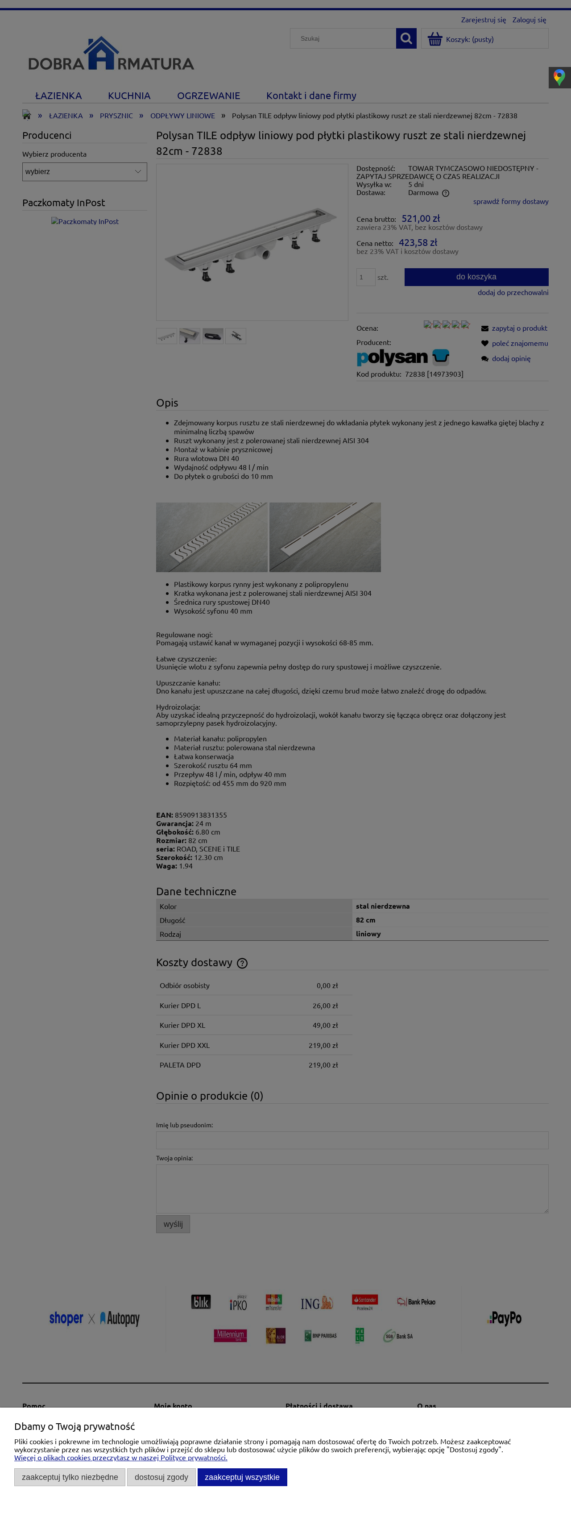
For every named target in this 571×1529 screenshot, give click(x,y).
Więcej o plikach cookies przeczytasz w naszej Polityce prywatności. (121, 1457)
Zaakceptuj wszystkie (242, 1477)
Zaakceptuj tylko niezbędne (70, 1477)
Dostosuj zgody (161, 1477)
